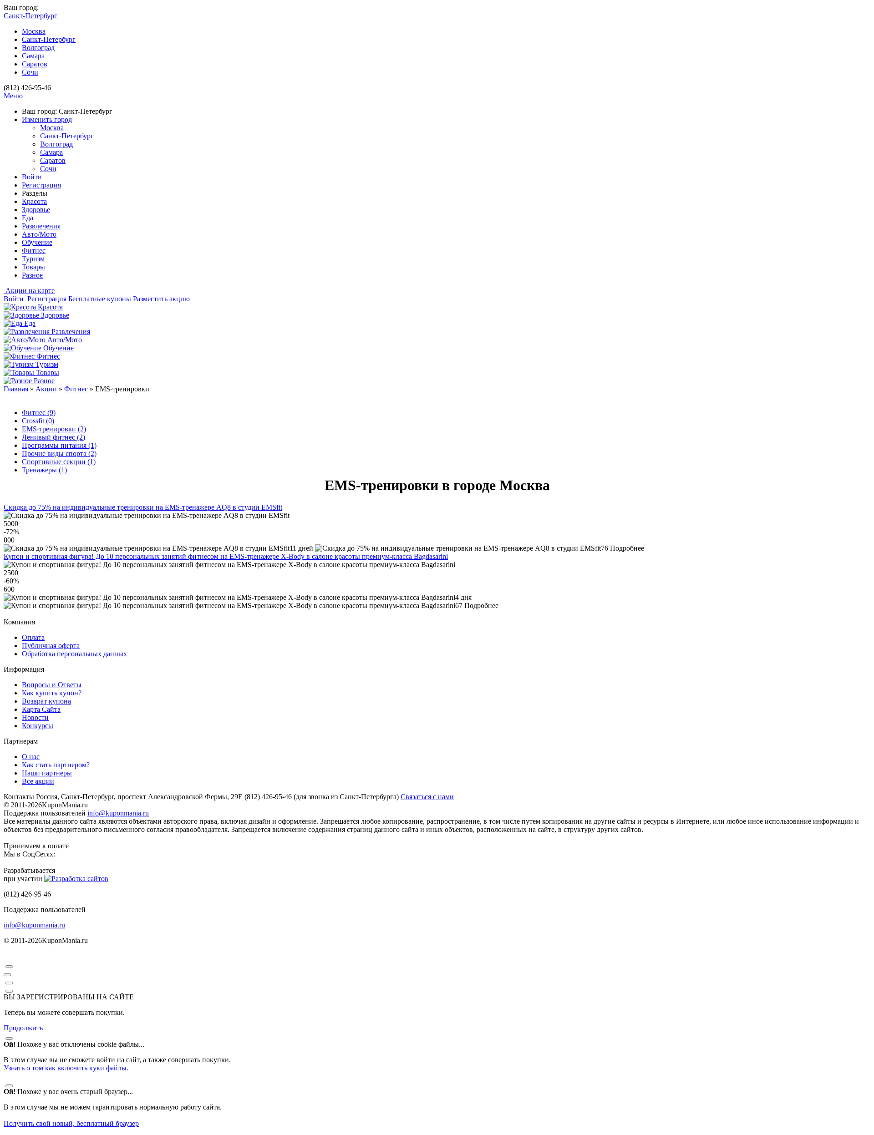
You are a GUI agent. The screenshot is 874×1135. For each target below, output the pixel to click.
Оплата (33, 637)
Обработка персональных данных (74, 654)
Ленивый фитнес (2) (53, 437)
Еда (27, 218)
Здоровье (36, 209)
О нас (31, 756)
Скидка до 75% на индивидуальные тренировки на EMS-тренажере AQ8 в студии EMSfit (143, 507)
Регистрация (41, 185)
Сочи (30, 72)
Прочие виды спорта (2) (59, 453)
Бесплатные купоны (99, 299)
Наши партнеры (47, 773)
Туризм (33, 259)
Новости (35, 717)
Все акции (38, 781)
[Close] (9, 966)
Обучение (37, 242)
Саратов (34, 64)
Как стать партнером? (56, 765)
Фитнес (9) (39, 412)
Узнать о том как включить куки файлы (65, 1068)
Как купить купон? (51, 693)
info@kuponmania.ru (118, 813)
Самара (33, 56)
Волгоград (38, 47)
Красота (34, 201)
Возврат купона (46, 701)
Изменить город (47, 119)
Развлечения (41, 226)
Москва (34, 31)
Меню (13, 96)
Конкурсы (37, 726)
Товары (33, 267)
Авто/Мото (39, 234)
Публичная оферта (51, 645)
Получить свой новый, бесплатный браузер (71, 1123)
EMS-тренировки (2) (54, 429)
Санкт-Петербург (49, 39)
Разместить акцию (161, 299)
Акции (46, 389)
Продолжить (23, 1028)
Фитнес (34, 250)
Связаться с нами (427, 797)
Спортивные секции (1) (59, 462)
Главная (16, 389)
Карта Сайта (41, 709)
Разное (32, 275)
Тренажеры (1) (44, 470)
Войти (32, 177)
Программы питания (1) (59, 445)
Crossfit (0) (38, 421)
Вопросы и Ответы (51, 685)
